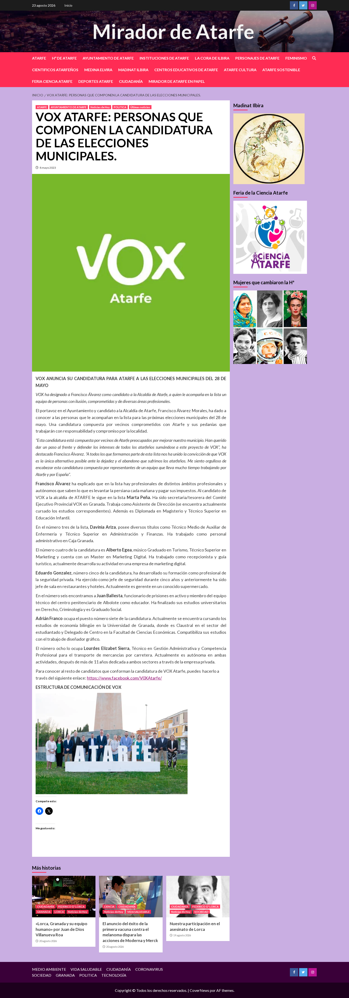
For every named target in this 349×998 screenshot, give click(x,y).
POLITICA (120, 107)
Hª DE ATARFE (64, 58)
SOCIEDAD (201, 911)
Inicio (68, 5)
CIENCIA (109, 906)
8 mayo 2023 (48, 167)
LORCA (59, 911)
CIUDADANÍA (131, 81)
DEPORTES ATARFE (95, 81)
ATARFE (39, 58)
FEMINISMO (296, 58)
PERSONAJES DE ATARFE (257, 58)
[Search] (314, 58)
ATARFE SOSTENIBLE (281, 69)
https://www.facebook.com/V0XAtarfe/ (124, 678)
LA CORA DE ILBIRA (212, 58)
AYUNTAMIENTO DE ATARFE (108, 58)
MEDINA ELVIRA (98, 69)
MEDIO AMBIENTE (49, 969)
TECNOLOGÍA (113, 975)
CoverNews (199, 990)
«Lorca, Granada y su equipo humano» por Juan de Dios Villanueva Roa (61, 929)
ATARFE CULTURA (240, 69)
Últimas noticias (140, 107)
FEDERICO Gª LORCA (71, 906)
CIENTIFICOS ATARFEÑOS (55, 69)
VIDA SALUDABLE (138, 911)
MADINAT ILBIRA (133, 69)
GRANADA (44, 911)
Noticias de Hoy (100, 107)
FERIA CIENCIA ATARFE (52, 81)
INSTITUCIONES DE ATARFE (164, 58)
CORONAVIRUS (149, 969)
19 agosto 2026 (182, 935)
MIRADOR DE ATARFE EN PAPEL (177, 81)
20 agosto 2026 (48, 940)
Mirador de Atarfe (173, 31)
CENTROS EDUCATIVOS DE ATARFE (186, 69)
